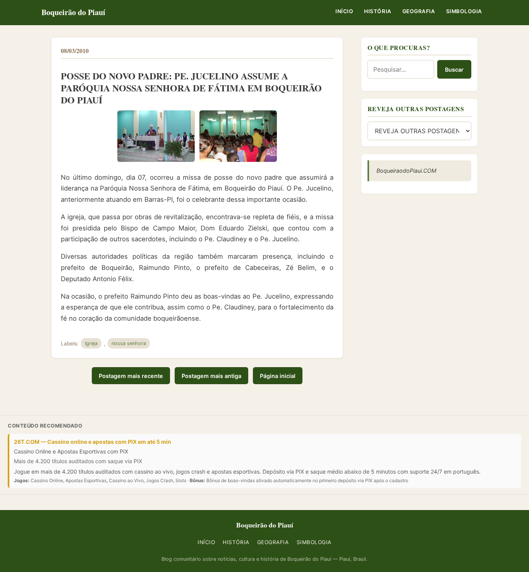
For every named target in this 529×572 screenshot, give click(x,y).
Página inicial (277, 376)
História (377, 11)
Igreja (91, 343)
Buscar (454, 69)
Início (344, 11)
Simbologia (464, 11)
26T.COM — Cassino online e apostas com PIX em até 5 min (92, 441)
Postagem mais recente (131, 376)
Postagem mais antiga (211, 376)
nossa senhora (129, 343)
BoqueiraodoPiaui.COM (406, 170)
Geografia (418, 11)
